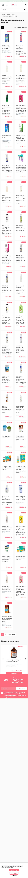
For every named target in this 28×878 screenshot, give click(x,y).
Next (26, 660)
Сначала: (16, 27)
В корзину (7, 57)
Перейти (21, 1)
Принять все (14, 870)
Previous (3, 661)
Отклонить (14, 873)
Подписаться (21, 688)
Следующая (11, 634)
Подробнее (14, 875)
